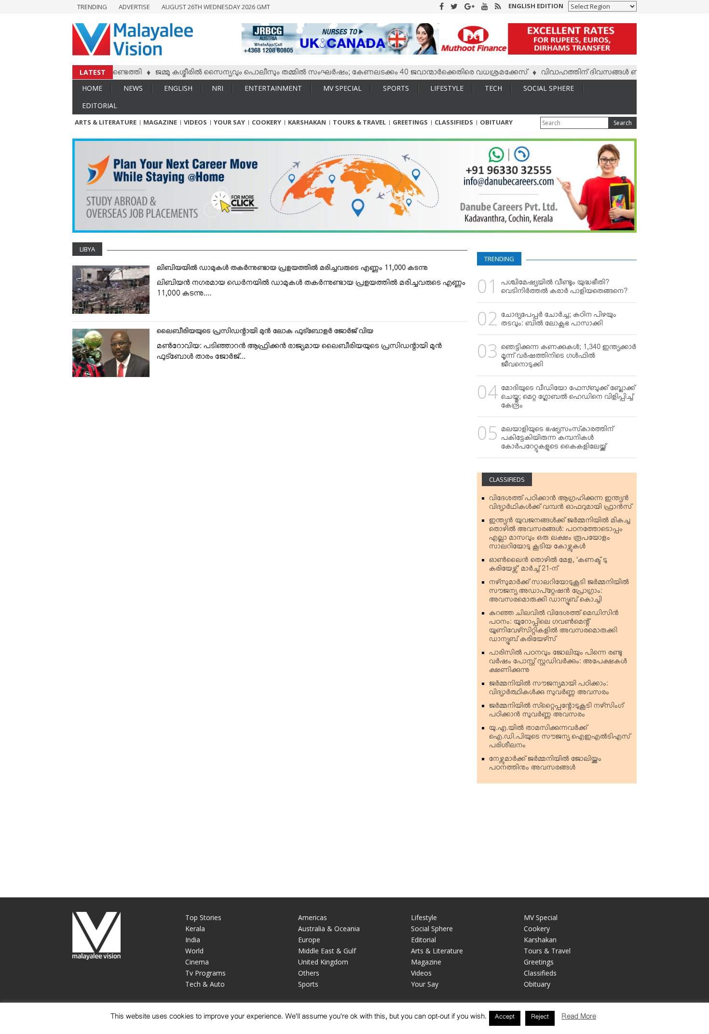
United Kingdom (323, 961)
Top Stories (203, 917)
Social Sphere (548, 88)
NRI (217, 88)
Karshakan (307, 122)
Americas (312, 917)
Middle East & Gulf (327, 950)
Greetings (410, 122)
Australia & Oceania (329, 928)
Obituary (496, 122)
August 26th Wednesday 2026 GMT (216, 6)
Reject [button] (540, 1018)
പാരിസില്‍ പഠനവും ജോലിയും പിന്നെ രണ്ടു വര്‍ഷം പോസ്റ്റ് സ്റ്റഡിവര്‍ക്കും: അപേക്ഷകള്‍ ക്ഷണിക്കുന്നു (558, 663)
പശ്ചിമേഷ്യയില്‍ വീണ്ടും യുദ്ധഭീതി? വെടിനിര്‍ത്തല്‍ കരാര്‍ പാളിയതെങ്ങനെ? (564, 288)
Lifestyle (447, 88)
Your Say (229, 122)
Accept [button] (505, 1018)
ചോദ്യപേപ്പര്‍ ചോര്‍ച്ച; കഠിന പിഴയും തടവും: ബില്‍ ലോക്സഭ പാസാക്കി (558, 321)
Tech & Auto (205, 984)
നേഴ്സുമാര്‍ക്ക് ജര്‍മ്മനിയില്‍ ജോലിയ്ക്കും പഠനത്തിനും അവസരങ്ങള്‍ (545, 765)
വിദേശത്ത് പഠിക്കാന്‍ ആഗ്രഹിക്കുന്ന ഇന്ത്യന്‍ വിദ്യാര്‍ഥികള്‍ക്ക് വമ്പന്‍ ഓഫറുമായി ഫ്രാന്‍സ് (560, 504)
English (178, 88)
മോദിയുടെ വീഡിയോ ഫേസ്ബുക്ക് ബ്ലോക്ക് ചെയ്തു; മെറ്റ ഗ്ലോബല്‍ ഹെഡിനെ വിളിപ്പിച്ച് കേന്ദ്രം (568, 399)
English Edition (535, 5)
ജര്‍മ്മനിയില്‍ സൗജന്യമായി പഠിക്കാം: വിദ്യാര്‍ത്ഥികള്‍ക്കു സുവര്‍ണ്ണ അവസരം (549, 690)
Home (92, 88)
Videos (195, 122)
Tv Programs (205, 973)
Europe (309, 939)
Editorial (99, 105)
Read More (578, 1018)
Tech (493, 88)
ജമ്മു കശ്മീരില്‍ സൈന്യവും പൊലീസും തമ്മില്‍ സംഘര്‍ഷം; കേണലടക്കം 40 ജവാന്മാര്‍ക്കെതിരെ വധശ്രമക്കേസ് (319, 74)
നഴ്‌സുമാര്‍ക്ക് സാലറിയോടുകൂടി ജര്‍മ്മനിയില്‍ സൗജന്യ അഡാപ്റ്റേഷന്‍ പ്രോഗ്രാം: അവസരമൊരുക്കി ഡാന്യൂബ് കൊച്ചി (559, 593)
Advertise (134, 6)
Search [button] (623, 123)
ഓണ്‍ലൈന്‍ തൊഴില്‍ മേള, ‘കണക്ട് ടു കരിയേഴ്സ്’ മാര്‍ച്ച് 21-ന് (548, 566)
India (192, 939)
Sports (396, 88)
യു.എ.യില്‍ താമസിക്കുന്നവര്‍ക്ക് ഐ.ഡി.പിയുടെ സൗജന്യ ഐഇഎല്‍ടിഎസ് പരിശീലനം (559, 739)
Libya (87, 249)
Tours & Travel (359, 122)
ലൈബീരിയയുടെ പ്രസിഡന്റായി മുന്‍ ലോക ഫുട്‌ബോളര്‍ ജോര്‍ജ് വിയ (265, 333)
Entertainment (273, 88)
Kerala (195, 928)
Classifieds (454, 122)
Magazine (160, 122)
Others (308, 973)
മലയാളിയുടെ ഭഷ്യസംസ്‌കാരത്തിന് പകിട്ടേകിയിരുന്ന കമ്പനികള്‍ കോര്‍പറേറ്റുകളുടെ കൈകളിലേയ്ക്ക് (557, 440)
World (194, 950)
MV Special (342, 88)
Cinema (197, 961)
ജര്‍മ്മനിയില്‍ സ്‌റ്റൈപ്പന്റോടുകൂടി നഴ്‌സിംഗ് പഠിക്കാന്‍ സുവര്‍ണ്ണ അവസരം (556, 712)
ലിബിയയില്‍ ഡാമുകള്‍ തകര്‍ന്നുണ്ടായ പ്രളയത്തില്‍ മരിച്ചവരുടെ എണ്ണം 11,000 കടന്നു (292, 269)
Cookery (266, 122)
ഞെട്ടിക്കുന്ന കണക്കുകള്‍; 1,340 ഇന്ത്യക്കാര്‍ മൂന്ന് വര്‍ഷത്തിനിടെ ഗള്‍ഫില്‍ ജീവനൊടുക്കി (568, 358)
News (133, 88)
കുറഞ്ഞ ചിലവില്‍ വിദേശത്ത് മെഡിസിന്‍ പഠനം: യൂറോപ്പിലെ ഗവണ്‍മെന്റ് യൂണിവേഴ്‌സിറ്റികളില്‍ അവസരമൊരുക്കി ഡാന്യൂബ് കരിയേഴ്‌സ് (554, 628)
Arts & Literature (105, 122)
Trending (92, 6)
